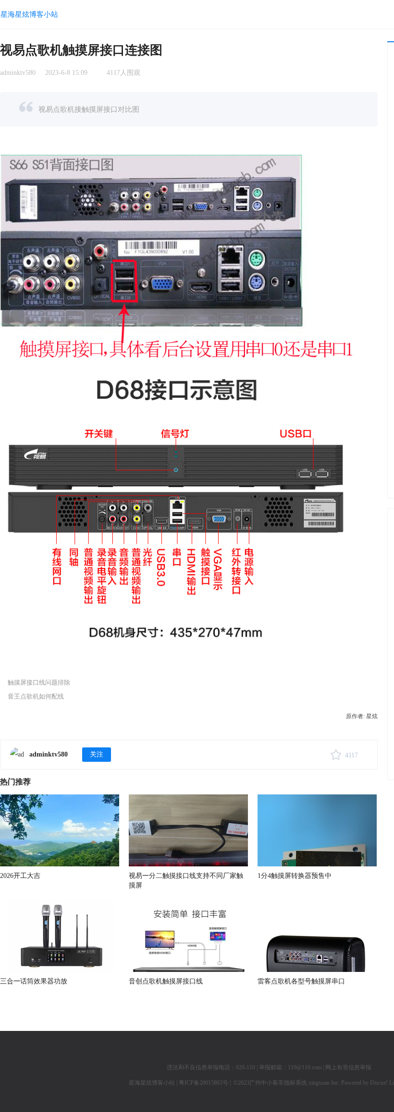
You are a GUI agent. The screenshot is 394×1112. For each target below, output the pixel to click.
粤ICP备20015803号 (203, 1082)
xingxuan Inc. (324, 1082)
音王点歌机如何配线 (36, 696)
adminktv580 (18, 72)
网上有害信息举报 (348, 1067)
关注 (96, 754)
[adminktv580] (17, 754)
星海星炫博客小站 (29, 14)
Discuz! (379, 1082)
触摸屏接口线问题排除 (39, 682)
